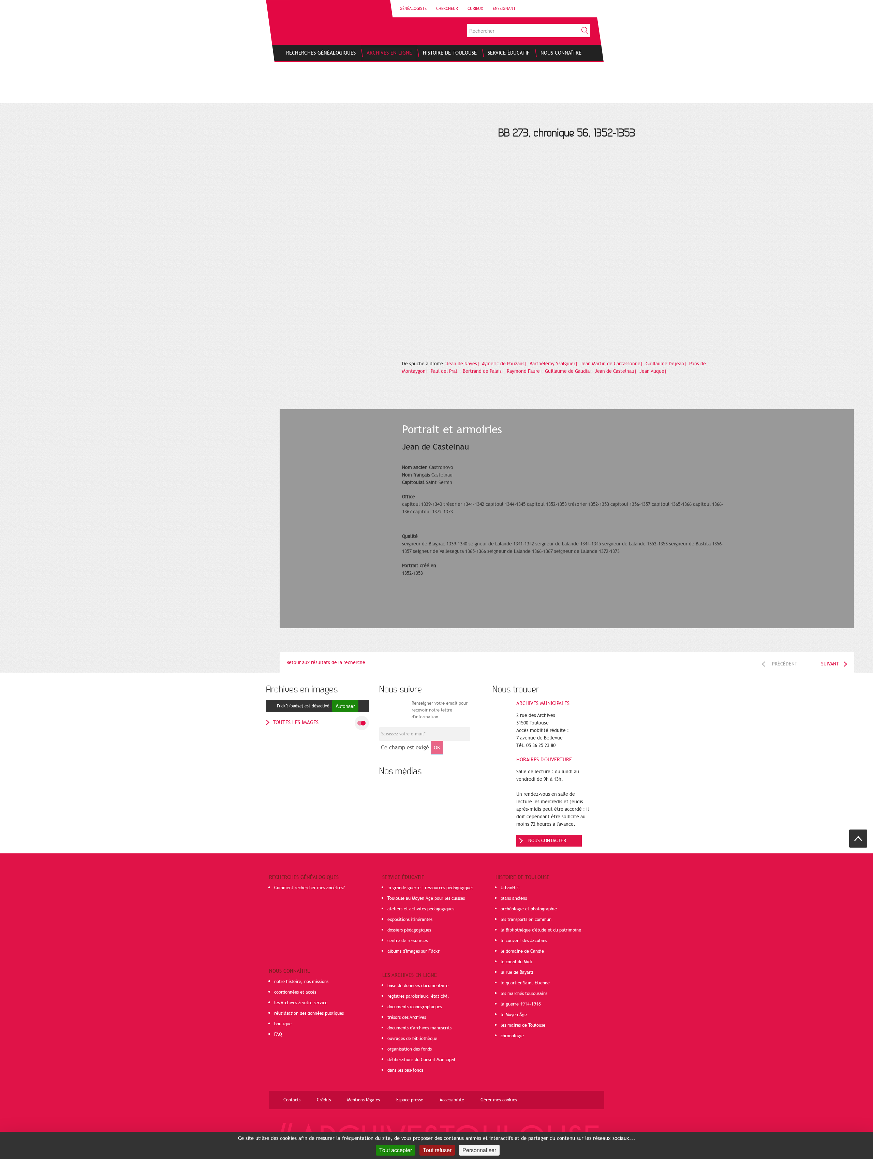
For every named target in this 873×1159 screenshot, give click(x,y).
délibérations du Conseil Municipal (421, 1059)
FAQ (278, 1034)
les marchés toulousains (524, 993)
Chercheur (447, 8)
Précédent (784, 664)
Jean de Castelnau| (616, 371)
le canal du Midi (516, 962)
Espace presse (409, 1100)
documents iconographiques (414, 1007)
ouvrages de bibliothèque (412, 1038)
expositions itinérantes (409, 919)
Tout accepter (395, 1150)
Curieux (475, 8)
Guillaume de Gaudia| (569, 371)
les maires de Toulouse (523, 1025)
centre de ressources (407, 940)
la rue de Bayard (517, 972)
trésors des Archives (406, 1017)
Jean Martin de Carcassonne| (612, 364)
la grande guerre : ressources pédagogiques (430, 888)
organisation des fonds (409, 1049)
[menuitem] (321, 53)
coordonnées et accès (295, 992)
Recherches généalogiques (304, 877)
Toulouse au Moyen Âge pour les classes (426, 898)
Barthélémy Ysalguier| (554, 364)
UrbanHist (510, 888)
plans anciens (514, 898)
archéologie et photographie (529, 909)
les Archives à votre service (300, 1003)
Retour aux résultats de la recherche (325, 662)
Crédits (324, 1100)
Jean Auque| (653, 371)
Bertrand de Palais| (484, 371)
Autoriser (345, 706)
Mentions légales (363, 1100)
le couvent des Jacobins (524, 940)
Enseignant (504, 8)
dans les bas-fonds (405, 1070)
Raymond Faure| (525, 371)
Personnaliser (479, 1150)
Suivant (830, 664)
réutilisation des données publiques (309, 1013)
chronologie (512, 1036)
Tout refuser (437, 1150)
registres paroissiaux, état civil (418, 996)
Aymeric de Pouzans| (505, 364)
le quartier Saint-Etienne (525, 983)
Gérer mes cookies (498, 1100)
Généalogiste (413, 8)
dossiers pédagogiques (409, 930)
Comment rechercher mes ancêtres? (309, 888)
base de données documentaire (417, 985)
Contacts (291, 1100)
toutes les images (296, 722)
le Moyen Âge (514, 1014)
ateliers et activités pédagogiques (420, 909)
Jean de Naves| (463, 364)
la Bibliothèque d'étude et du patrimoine (541, 930)
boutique (283, 1024)
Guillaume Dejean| (667, 364)
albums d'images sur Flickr (413, 951)
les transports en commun (526, 919)
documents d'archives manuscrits (419, 1028)
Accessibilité (452, 1100)
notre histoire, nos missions (301, 981)
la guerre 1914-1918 (521, 1004)
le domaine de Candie (522, 951)
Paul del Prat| (446, 371)
